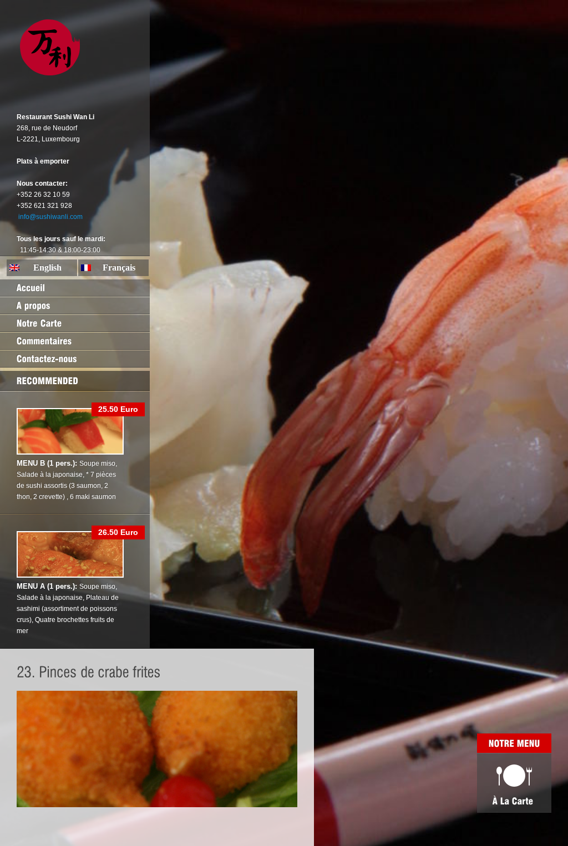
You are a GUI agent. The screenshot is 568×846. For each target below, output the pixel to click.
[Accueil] (75, 287)
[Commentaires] (75, 340)
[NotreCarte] (75, 323)
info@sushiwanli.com (50, 217)
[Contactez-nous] (75, 358)
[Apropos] (75, 305)
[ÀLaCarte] (514, 782)
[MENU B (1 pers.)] (70, 452)
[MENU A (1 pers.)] (70, 575)
